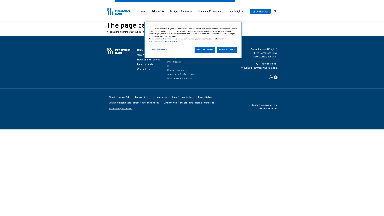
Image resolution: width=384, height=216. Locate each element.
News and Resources (209, 11)
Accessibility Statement (120, 108)
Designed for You (179, 11)
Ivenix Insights (235, 11)
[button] (275, 11)
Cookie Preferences (159, 50)
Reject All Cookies (204, 50)
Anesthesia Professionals (181, 74)
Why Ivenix (158, 11)
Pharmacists (174, 61)
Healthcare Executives (179, 78)
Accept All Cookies (227, 50)
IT (168, 66)
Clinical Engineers (177, 70)
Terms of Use (141, 97)
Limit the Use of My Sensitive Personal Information (189, 103)
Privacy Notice (160, 97)
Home (143, 11)
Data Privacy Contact (182, 97)
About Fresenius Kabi (119, 97)
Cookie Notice (205, 97)
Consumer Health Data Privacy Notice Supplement (134, 103)
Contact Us (143, 69)
